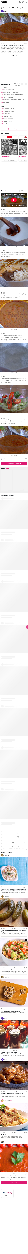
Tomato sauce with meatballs (8, 1176)
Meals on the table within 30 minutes (14, 849)
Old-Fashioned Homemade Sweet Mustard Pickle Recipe (13, 931)
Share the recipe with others (14, 463)
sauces (20, 831)
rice (21, 837)
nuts (4, 840)
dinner (12, 831)
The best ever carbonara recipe (9, 1134)
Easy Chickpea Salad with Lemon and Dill (11, 970)
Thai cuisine (6, 846)
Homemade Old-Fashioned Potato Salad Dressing (14, 889)
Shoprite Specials (6, 156)
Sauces (5, 8)
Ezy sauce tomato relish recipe (9, 1052)
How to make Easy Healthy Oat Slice (10, 1011)
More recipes (14, 1182)
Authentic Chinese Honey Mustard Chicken (12, 1093)
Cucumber (12, 840)
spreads (5, 834)
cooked (13, 834)
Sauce (15, 846)
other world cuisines (9, 837)
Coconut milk (7, 843)
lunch (5, 831)
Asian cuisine (19, 843)
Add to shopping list (15, 129)
